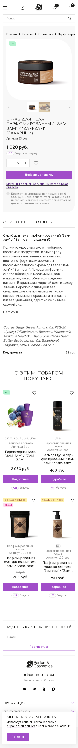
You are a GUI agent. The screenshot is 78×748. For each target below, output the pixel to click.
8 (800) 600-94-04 (39, 675)
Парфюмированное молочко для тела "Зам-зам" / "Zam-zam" (58, 569)
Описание (14, 222)
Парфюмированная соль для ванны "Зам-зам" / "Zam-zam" (20, 562)
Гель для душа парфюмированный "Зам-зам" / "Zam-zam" (57, 459)
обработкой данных (21, 726)
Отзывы (45, 222)
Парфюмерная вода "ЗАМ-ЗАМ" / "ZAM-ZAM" (20, 456)
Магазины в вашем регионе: (37, 186)
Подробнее (20, 479)
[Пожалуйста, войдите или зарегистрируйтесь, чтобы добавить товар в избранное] (36, 163)
